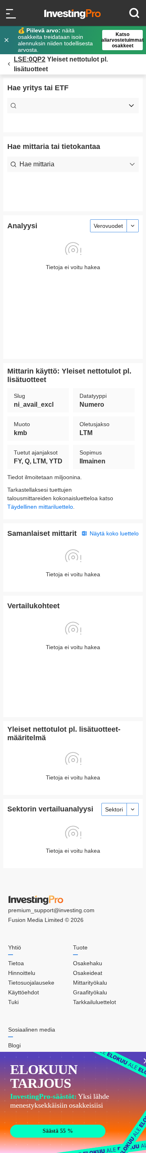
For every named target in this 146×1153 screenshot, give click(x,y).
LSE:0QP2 (29, 59)
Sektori (114, 809)
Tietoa (16, 963)
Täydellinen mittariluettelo (40, 506)
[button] (77, 40)
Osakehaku (87, 963)
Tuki (13, 1002)
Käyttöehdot (23, 992)
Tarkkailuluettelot (94, 1002)
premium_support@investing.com (51, 910)
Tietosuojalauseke (31, 982)
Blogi (14, 1045)
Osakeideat (87, 973)
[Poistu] (7, 40)
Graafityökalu (90, 992)
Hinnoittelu (21, 973)
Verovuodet (108, 226)
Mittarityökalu (90, 982)
